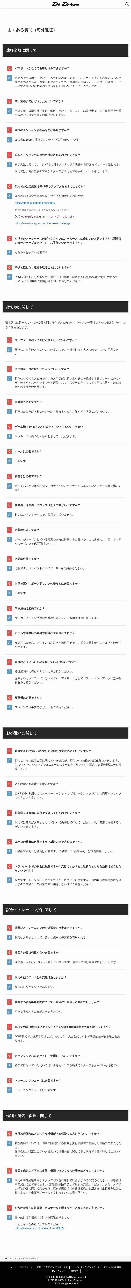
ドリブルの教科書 (112, 1267)
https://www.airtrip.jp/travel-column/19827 (39, 1228)
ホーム (13, 1267)
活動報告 (74, 1271)
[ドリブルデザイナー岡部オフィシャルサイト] (65, 4)
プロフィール (26, 1267)
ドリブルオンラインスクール (85, 1267)
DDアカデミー (59, 1271)
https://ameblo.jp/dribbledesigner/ (35, 202)
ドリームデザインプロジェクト (52, 1267)
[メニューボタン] (4, 4)
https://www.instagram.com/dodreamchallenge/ (43, 223)
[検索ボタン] (127, 4)
